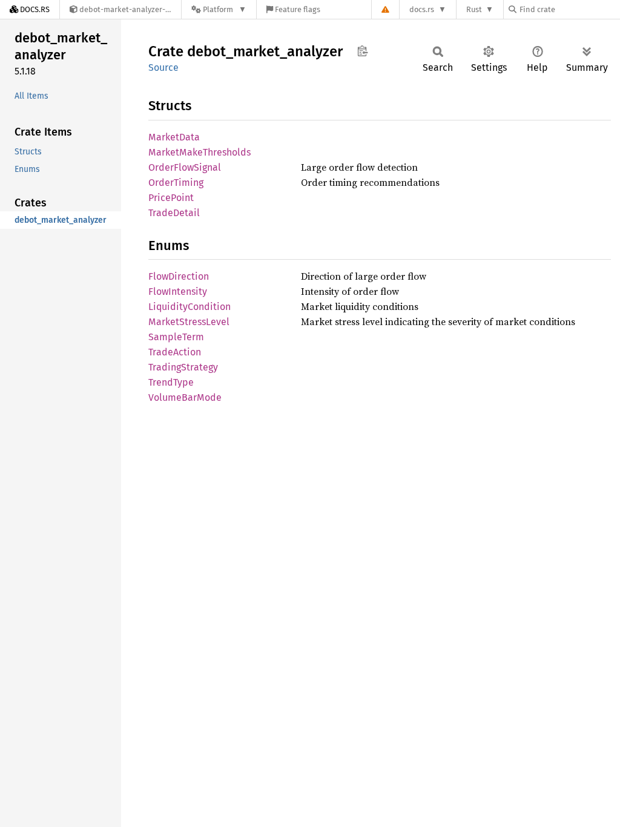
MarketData (174, 137)
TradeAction (174, 352)
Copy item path (362, 51)
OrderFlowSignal (184, 167)
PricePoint (171, 197)
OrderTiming (175, 182)
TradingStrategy (183, 367)
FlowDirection (178, 276)
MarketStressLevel (188, 322)
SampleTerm (176, 337)
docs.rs (421, 9)
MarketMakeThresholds (199, 152)
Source (163, 67)
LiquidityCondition (189, 306)
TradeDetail (174, 213)
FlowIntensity (177, 291)
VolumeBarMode (185, 397)
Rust (474, 9)
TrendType (171, 382)
